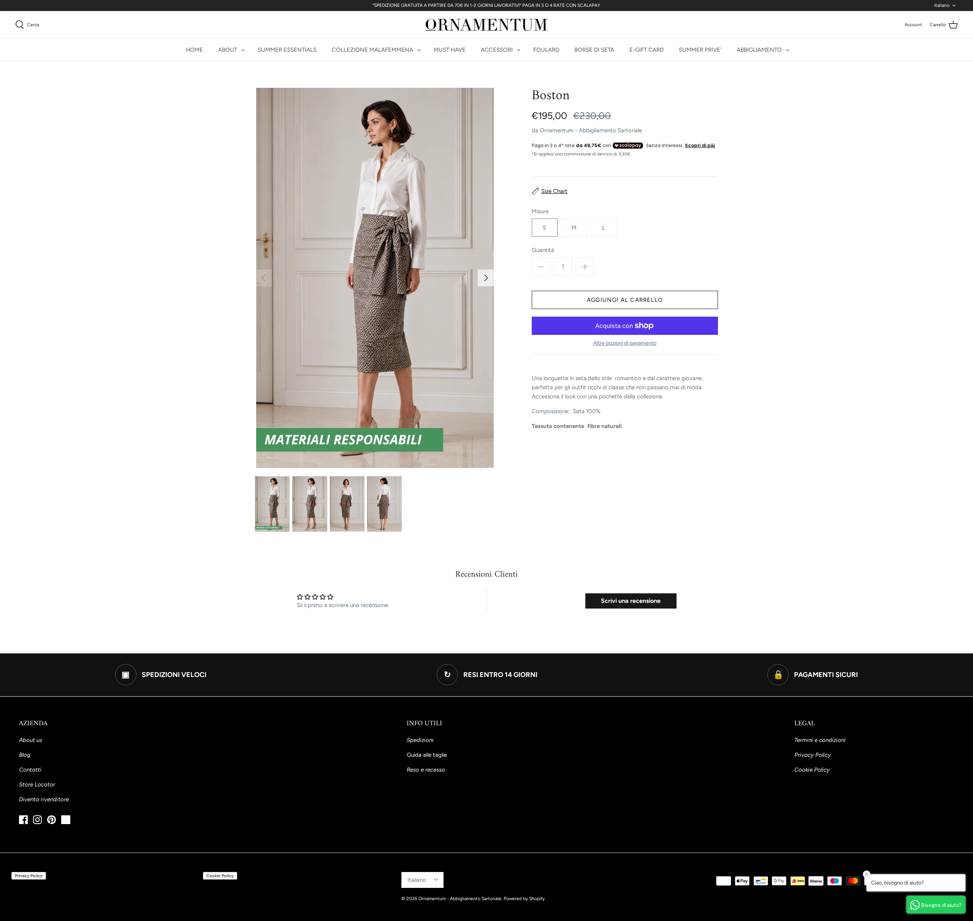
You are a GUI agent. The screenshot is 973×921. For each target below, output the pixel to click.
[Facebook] (23, 819)
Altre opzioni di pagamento (624, 343)
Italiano (941, 5)
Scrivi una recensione (631, 600)
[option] (374, 278)
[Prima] (263, 277)
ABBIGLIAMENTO (759, 49)
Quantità (543, 250)
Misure (540, 211)
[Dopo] (486, 277)
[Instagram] (37, 819)
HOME (194, 49)
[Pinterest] (51, 819)
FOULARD (546, 49)
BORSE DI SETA (594, 49)
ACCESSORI (497, 49)
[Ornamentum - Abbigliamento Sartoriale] (486, 25)
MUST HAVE (450, 49)
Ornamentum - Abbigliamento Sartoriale (591, 130)
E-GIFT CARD (646, 49)
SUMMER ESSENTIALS (287, 49)
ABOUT (227, 49)
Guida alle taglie (427, 754)
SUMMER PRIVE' (700, 49)
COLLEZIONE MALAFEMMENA (372, 49)
